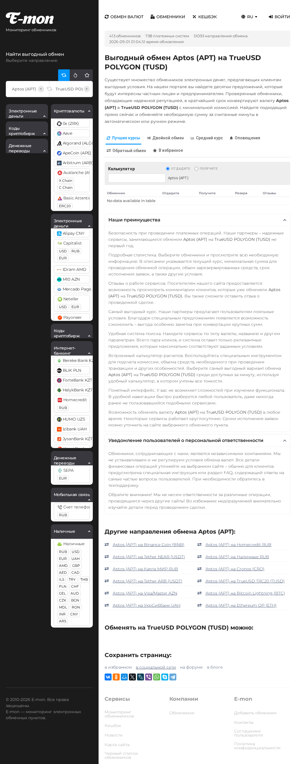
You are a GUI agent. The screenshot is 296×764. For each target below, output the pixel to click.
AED (63, 572)
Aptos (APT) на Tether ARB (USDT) (147, 581)
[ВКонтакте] (108, 677)
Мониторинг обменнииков (119, 714)
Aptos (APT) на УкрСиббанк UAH (146, 605)
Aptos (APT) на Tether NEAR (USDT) (149, 556)
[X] (132, 677)
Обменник (116, 193)
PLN (62, 586)
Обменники (170, 16)
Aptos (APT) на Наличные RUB (237, 556)
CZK (62, 600)
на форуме (191, 667)
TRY (72, 579)
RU (250, 16)
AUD (75, 593)
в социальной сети (156, 667)
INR (62, 614)
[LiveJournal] (140, 677)
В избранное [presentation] (171, 150)
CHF (75, 586)
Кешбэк (207, 16)
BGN (75, 600)
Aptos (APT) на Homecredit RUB (238, 544)
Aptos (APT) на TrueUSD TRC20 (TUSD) (245, 581)
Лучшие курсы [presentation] (126, 138)
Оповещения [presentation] (247, 138)
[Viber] (148, 677)
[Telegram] (172, 677)
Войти (282, 16)
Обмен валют (126, 16)
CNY (74, 614)
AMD (63, 565)
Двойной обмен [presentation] (168, 138)
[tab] (123, 138)
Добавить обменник (255, 713)
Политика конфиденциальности (257, 746)
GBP (76, 565)
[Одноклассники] (116, 677)
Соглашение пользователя (248, 733)
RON (76, 607)
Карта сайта (117, 745)
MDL (63, 607)
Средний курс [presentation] (209, 138)
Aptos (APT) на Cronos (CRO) (235, 568)
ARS (62, 621)
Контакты (244, 722)
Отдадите (180, 169)
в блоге (215, 667)
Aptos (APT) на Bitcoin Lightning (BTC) (245, 593)
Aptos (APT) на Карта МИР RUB (145, 568)
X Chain (65, 180)
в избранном (118, 667)
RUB (75, 251)
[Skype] (164, 677)
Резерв (241, 193)
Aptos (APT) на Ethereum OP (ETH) (241, 605)
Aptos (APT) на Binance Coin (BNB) (148, 544)
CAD (75, 572)
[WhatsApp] (156, 677)
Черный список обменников (121, 755)
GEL (62, 593)
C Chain (66, 187)
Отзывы (269, 193)
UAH (75, 558)
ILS (61, 579)
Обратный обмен (129, 150)
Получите (208, 169)
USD (63, 251)
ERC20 (65, 206)
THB (84, 579)
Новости (114, 735)
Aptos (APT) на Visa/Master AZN (145, 593)
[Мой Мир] (124, 677)
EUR (63, 258)
